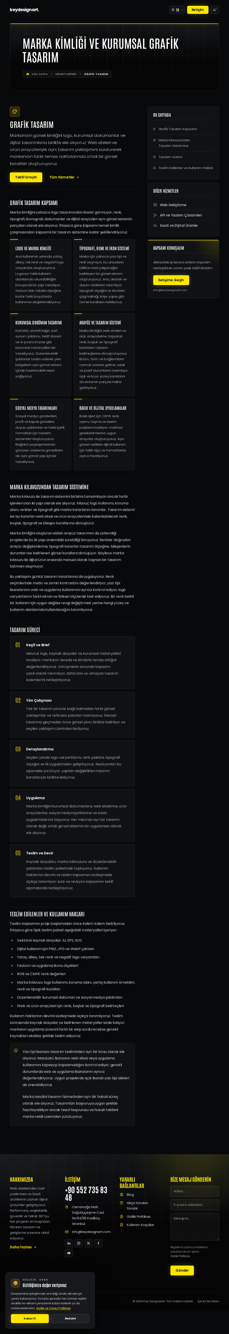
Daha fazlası (21, 1247)
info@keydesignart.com (170, 290)
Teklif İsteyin (26, 177)
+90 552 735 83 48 (86, 1193)
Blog (130, 1194)
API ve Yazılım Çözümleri (181, 215)
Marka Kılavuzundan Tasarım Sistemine (174, 143)
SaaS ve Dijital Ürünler (179, 225)
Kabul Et (30, 1318)
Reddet (70, 1318)
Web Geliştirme (173, 205)
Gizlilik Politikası (138, 1216)
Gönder (182, 1270)
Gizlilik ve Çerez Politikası (53, 1308)
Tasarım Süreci (170, 157)
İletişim (198, 9)
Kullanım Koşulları (140, 1224)
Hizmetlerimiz (65, 74)
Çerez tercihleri (208, 1301)
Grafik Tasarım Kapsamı (178, 129)
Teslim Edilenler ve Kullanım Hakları (186, 167)
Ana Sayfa (40, 74)
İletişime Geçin (171, 280)
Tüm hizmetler (62, 177)
